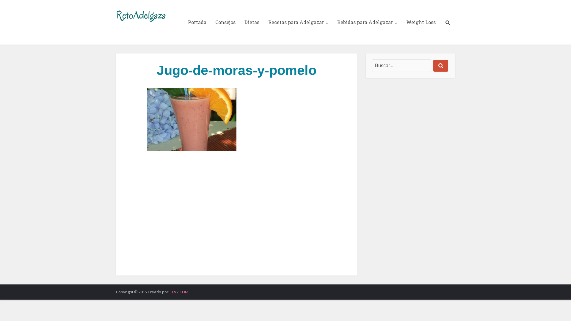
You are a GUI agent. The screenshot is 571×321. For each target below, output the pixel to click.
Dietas (251, 22)
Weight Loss (421, 22)
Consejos (225, 22)
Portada (197, 22)
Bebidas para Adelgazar (365, 22)
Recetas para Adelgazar (296, 22)
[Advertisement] (236, 213)
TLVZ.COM (179, 292)
